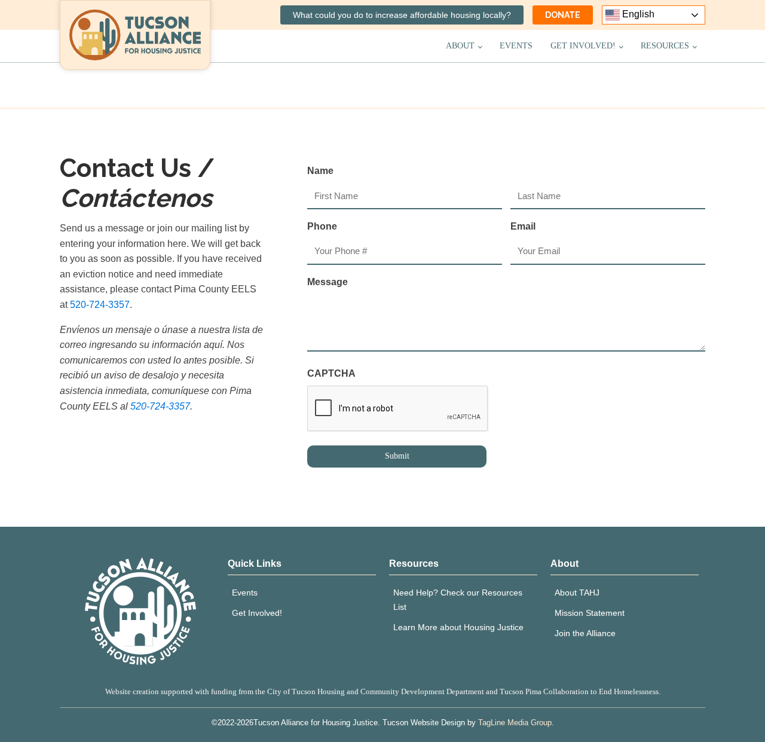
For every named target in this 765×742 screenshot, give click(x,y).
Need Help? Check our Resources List (457, 600)
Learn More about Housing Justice (458, 627)
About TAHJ (577, 592)
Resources (665, 45)
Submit (397, 455)
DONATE (562, 15)
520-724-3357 (100, 305)
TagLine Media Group (515, 722)
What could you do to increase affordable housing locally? (402, 15)
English (637, 14)
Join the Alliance (585, 633)
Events (516, 45)
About (460, 45)
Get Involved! (583, 45)
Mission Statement (590, 613)
